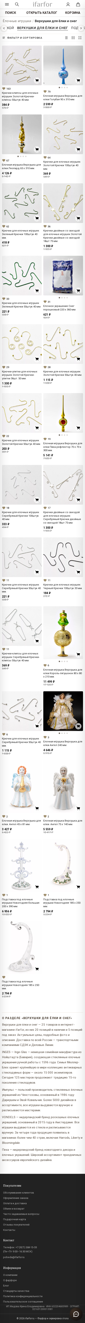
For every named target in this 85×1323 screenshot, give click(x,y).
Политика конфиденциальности (22, 1296)
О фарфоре (10, 1280)
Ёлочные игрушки (17, 21)
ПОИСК (10, 13)
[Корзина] (78, 4)
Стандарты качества (16, 1290)
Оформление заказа (15, 1198)
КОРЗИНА (72, 13)
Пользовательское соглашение (23, 1301)
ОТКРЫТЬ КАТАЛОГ (41, 13)
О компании (10, 1274)
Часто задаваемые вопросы (21, 1213)
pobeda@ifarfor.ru (14, 1257)
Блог (6, 1285)
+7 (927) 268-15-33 (26, 1247)
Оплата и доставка (15, 1203)
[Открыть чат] (76, 1314)
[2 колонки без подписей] (80, 38)
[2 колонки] (73, 38)
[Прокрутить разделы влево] (4, 28)
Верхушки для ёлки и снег (56, 21)
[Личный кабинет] (68, 4)
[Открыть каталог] (7, 4)
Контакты (9, 1229)
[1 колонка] (66, 38)
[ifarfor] (42, 4)
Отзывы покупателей (16, 1224)
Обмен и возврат (14, 1208)
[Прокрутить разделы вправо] (81, 28)
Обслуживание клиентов (18, 1192)
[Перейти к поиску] (17, 4)
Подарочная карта (14, 1219)
